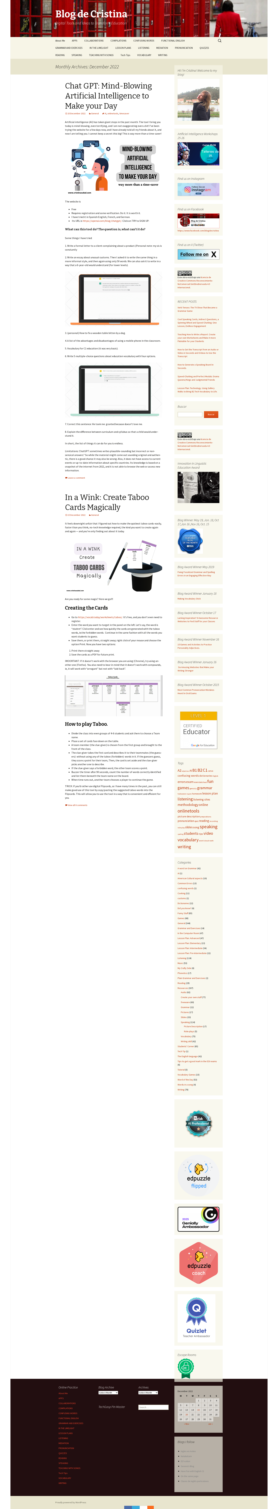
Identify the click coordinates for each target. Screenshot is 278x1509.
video (208, 833)
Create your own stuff (191, 997)
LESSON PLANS (123, 47)
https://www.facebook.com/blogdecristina (198, 230)
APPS (74, 40)
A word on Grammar (187, 868)
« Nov (186, 1423)
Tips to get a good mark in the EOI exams (197, 1061)
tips (201, 833)
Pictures (185, 1012)
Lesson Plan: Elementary (189, 943)
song (196, 827)
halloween (182, 794)
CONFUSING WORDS (143, 40)
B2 (199, 770)
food (205, 782)
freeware (185, 1002)
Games (181, 918)
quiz (197, 821)
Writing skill (186, 1041)
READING (60, 55)
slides (189, 827)
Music (180, 963)
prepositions (205, 816)
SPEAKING (77, 55)
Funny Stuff (183, 913)
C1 (205, 770)
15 (198, 1409)
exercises (198, 782)
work (211, 840)
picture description (189, 816)
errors (182, 782)
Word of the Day (185, 1079)
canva (210, 771)
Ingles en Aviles (188, 1451)
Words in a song (185, 1084)
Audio (183, 992)
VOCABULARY (144, 55)
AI (105, 113)
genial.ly (193, 788)
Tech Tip (181, 1051)
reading (204, 821)
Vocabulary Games (186, 1074)
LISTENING (143, 47)
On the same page (190, 1476)
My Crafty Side (184, 968)
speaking (209, 827)
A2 (179, 770)
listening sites (201, 799)
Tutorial (181, 1069)
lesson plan (210, 793)
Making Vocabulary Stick (189, 598)
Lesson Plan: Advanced (189, 938)
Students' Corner (186, 1046)
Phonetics (182, 973)
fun (210, 781)
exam (190, 782)
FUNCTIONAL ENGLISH (173, 40)
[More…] (149, 1507)
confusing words (188, 775)
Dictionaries (183, 903)
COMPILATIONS (118, 40)
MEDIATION (162, 47)
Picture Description (193, 1026)
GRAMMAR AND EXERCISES (69, 47)
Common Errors (185, 883)
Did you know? (184, 908)
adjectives (185, 771)
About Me (60, 40)
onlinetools (112, 113)
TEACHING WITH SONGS (101, 55)
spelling (180, 834)
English (215, 776)
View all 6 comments (77, 805)
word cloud (204, 840)
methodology (188, 804)
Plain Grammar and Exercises (191, 978)
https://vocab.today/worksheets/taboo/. (100, 617)
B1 (194, 770)
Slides (184, 1017)
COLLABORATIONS (94, 40)
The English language (188, 1056)
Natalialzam (186, 1456)
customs (182, 898)
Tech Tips (125, 55)
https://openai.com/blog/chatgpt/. (102, 220)
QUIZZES (204, 47)
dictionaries (205, 775)
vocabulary (188, 840)
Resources (183, 988)
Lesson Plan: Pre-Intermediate (192, 953)
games (183, 787)
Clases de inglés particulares (195, 1481)
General (95, 113)
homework (197, 793)
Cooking (181, 893)
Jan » (210, 1423)
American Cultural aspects (190, 878)
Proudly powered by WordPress (70, 1502)
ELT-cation (185, 1461)
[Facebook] (128, 1507)
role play (181, 827)
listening (185, 799)
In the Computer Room (188, 933)
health (189, 794)
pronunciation (186, 821)
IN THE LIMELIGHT (98, 47)
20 (186, 1414)
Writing (181, 1089)
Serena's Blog (187, 1466)
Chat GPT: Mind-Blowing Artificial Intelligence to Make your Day (108, 96)
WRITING (162, 55)
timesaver (124, 113)
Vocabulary (186, 1036)
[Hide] (152, 1507)
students (191, 833)
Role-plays (189, 1031)
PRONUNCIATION (184, 47)
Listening (182, 958)
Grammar (185, 1007)
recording (213, 821)
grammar (204, 787)
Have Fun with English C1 (192, 1471)
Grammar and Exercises (189, 928)
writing (184, 847)
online (203, 805)
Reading (181, 983)
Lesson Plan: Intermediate (190, 948)
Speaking (185, 1022)
